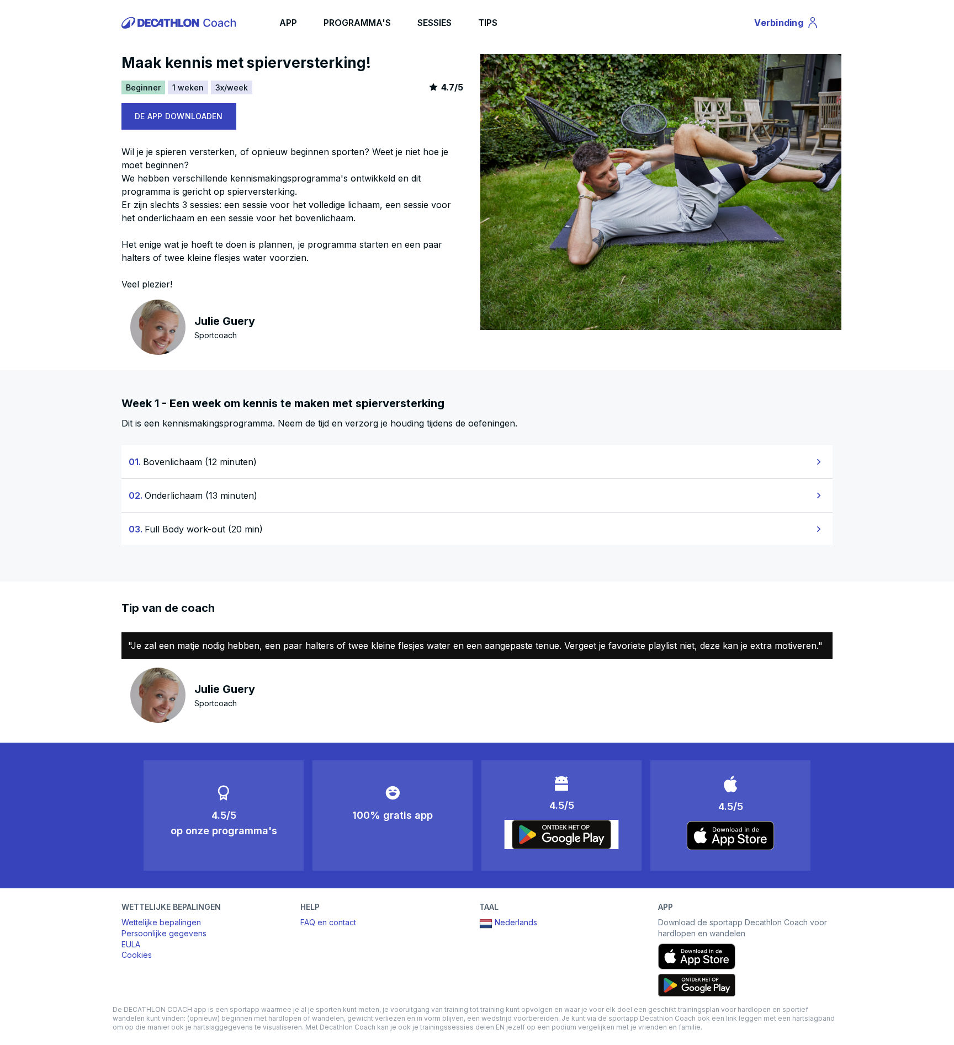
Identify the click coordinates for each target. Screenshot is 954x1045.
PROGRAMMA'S (357, 22)
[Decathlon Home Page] (180, 22)
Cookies (136, 954)
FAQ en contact (328, 922)
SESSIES (434, 22)
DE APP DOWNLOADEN (179, 116)
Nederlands (516, 922)
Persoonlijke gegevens (163, 933)
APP (288, 22)
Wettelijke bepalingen (161, 922)
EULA (130, 944)
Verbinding (785, 25)
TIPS (487, 22)
